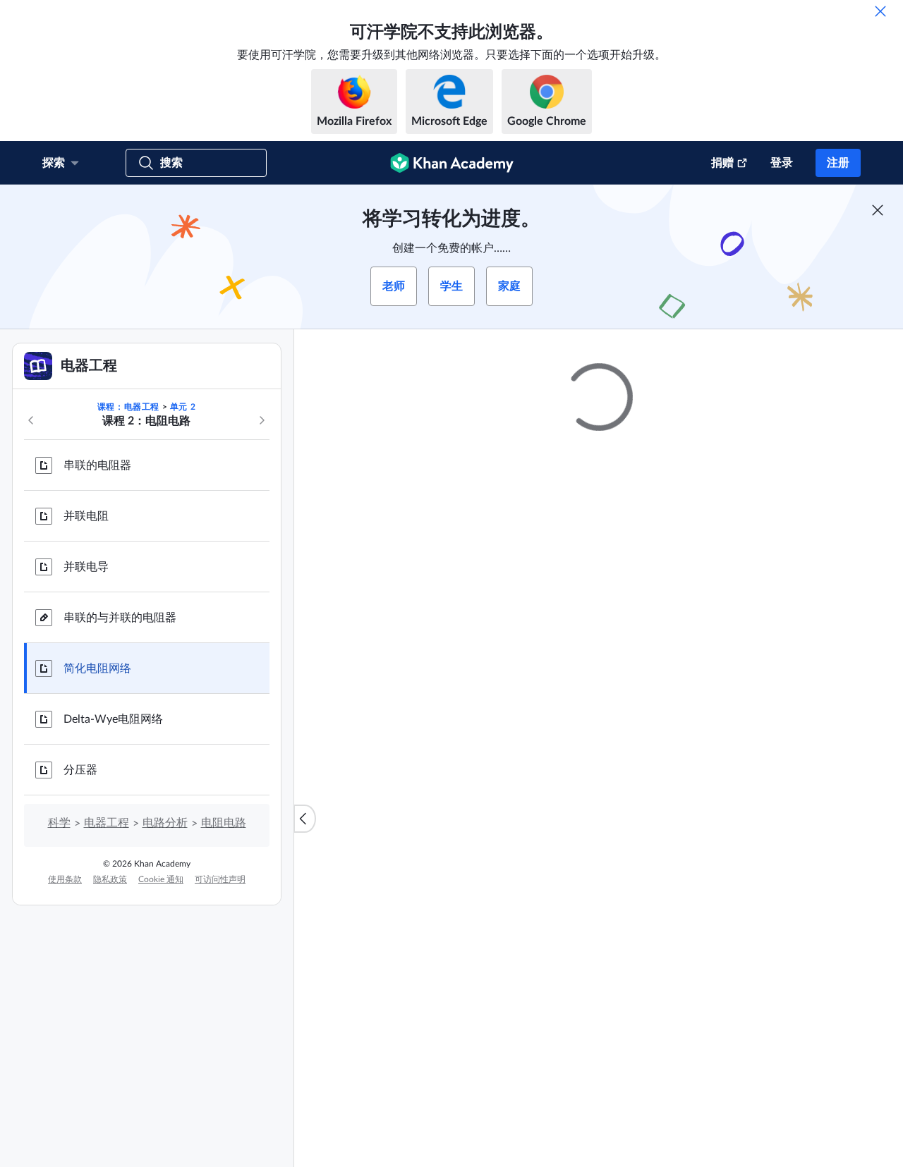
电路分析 (165, 823)
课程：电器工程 (128, 407)
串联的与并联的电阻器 (119, 617)
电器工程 (106, 823)
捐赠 (722, 163)
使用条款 (65, 879)
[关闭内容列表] (304, 819)
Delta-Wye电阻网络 (113, 719)
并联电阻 (86, 516)
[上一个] (31, 420)
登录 (781, 163)
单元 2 (182, 407)
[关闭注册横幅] (877, 210)
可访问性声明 (220, 879)
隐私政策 (110, 879)
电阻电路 (223, 823)
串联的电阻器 (97, 465)
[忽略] (880, 11)
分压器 (80, 770)
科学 (59, 823)
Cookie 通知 (160, 879)
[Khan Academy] (452, 163)
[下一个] (261, 420)
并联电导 (86, 567)
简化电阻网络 (97, 668)
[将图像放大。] (599, 628)
